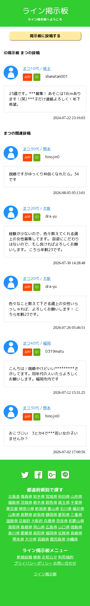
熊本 (47, 149)
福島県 (14, 502)
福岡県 (51, 533)
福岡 (47, 343)
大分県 (30, 539)
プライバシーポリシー (33, 563)
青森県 (26, 496)
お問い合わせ (64, 563)
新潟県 (41, 508)
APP (27, 77)
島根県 (26, 527)
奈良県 (62, 520)
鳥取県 (14, 527)
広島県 (51, 527)
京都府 (24, 520)
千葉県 (76, 502)
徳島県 (76, 527)
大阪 (47, 208)
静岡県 (51, 514)
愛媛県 (26, 533)
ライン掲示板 (45, 10)
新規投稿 (24, 557)
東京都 (12, 508)
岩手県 (39, 496)
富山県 (53, 508)
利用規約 (65, 557)
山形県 (76, 496)
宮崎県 (43, 539)
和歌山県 (76, 520)
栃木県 (39, 502)
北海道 (14, 496)
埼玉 (47, 68)
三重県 (76, 514)
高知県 (39, 533)
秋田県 (64, 496)
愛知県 (64, 514)
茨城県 (26, 502)
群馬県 (51, 502)
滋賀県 (12, 520)
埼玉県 (64, 502)
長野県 (26, 514)
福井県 (78, 508)
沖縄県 (72, 539)
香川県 (14, 533)
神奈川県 (26, 508)
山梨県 (14, 514)
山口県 (64, 527)
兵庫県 (49, 520)
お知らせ (49, 557)
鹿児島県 (57, 539)
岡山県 (39, 527)
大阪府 (37, 520)
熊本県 (18, 539)
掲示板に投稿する (45, 35)
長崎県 (76, 533)
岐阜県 (39, 514)
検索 (37, 557)
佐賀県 (64, 533)
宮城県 (51, 496)
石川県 (66, 508)
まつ (26, 68)
